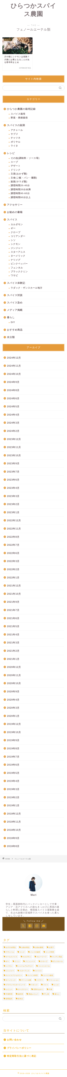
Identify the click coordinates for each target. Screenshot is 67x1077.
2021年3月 (13, 642)
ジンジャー (17, 248)
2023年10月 (14, 455)
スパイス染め (15, 302)
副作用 (20, 994)
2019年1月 (13, 805)
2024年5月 (13, 406)
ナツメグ (15, 260)
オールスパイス (11, 957)
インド (22, 952)
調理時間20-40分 (20, 185)
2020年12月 (14, 667)
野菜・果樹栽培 (19, 118)
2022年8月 (13, 536)
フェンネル (17, 268)
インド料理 (50, 952)
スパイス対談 (15, 295)
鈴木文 (20, 999)
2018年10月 (14, 830)
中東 (50, 989)
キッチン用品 (57, 957)
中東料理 (9, 994)
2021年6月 (13, 618)
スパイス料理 (33, 975)
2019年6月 (13, 764)
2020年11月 (14, 675)
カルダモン (17, 224)
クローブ (15, 232)
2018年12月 (14, 813)
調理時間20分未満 (21, 189)
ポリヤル (15, 142)
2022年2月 (13, 569)
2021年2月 (13, 650)
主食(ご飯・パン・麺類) (24, 178)
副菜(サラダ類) (19, 181)
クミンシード (30, 961)
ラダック (34, 985)
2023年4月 (13, 488)
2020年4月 (13, 699)
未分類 (11, 337)
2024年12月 (14, 357)
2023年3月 (13, 496)
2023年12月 (14, 439)
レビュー (9, 989)
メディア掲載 (15, 310)
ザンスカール (58, 961)
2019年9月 (13, 740)
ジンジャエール (44, 966)
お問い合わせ (14, 1040)
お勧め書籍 (39, 947)
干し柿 (46, 994)
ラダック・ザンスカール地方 (26, 288)
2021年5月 (13, 626)
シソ (13, 240)
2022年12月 (14, 520)
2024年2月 (13, 431)
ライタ (14, 146)
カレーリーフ (42, 957)
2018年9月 (13, 838)
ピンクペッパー (19, 263)
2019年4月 (13, 781)
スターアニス (18, 252)
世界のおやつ (38, 989)
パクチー (40, 980)
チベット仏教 (26, 980)
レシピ (11, 153)
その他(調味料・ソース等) (25, 158)
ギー (13, 228)
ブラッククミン (19, 271)
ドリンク (15, 170)
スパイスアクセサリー (14, 975)
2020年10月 (14, 683)
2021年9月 (13, 601)
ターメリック (18, 256)
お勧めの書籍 (15, 212)
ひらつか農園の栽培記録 (21, 109)
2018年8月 (13, 846)
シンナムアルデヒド (25, 966)
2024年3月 (13, 422)
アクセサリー (15, 204)
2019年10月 (14, 732)
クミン (17, 961)
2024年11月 (14, 365)
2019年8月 (13, 748)
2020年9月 (13, 691)
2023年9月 (13, 463)
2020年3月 (13, 707)
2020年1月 (13, 716)
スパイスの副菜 (16, 125)
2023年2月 (13, 504)
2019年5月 (13, 773)
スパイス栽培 (18, 114)
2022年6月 (13, 553)
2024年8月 (13, 390)
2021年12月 (14, 585)
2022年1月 (13, 577)
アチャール (17, 130)
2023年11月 (14, 447)
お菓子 (51, 947)
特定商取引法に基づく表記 (21, 1056)
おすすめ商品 (15, 329)
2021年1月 (13, 659)
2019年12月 (14, 724)
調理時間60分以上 (21, 197)
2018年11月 (14, 821)
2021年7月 (13, 610)
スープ (14, 162)
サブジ (14, 134)
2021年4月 (13, 634)
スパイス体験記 (16, 282)
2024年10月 (14, 374)
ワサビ (14, 275)
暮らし (11, 317)
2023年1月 (13, 512)
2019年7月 (13, 756)
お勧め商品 (25, 947)
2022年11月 (14, 528)
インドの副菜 (35, 952)
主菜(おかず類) (19, 174)
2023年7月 (13, 471)
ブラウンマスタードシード (15, 985)
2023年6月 (13, 479)
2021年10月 (14, 593)
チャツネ (15, 138)
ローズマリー (23, 989)
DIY (13, 322)
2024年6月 (13, 398)
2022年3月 (13, 561)
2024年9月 (13, 382)
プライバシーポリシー (19, 1048)
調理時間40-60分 (20, 193)
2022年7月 (13, 544)
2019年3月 (13, 789)
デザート (15, 166)
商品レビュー (33, 994)
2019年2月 (13, 797)
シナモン (15, 244)
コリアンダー (18, 236)
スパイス (12, 219)
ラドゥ (45, 985)
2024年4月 (13, 414)
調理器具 (9, 999)
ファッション (54, 980)
